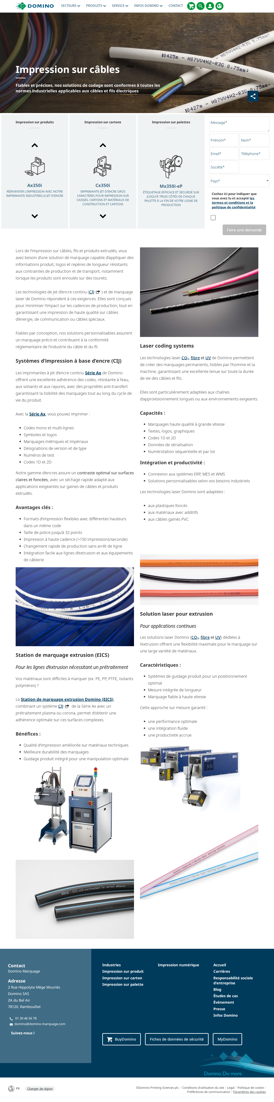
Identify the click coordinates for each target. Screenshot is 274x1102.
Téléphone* (251, 153)
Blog (217, 989)
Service (118, 5)
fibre (195, 357)
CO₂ (185, 357)
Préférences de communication (208, 1092)
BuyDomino (125, 1039)
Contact (175, 5)
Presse (219, 1008)
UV (208, 357)
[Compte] (210, 6)
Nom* (246, 140)
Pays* (215, 181)
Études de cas (225, 995)
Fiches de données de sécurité (177, 1039)
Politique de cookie (250, 1088)
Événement (223, 1002)
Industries (111, 964)
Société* (218, 167)
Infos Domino (147, 5)
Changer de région (40, 1089)
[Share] (253, 96)
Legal (230, 1088)
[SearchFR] (201, 6)
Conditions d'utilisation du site (203, 1088)
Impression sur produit (123, 971)
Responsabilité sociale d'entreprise (233, 980)
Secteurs (69, 5)
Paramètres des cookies (249, 1092)
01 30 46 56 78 (26, 1018)
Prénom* (218, 140)
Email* (216, 153)
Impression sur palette (122, 984)
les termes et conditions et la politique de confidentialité (234, 202)
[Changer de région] (219, 6)
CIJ (91, 292)
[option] (34, 181)
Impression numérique (178, 964)
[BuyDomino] (191, 6)
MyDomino (227, 1039)
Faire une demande (244, 229)
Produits (94, 5)
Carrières (221, 971)
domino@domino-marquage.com (39, 1024)
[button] (34, 145)
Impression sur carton (122, 977)
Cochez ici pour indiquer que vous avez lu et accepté (234, 200)
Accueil (219, 964)
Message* (219, 122)
